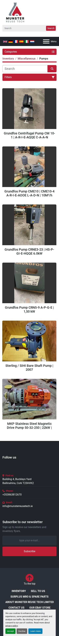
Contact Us (16, 607)
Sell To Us (38, 591)
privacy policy (11, 625)
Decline (21, 631)
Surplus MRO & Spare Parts (29, 596)
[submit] (52, 68)
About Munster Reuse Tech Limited (29, 602)
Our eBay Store (39, 607)
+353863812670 (12, 494)
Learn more (35, 631)
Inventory (19, 591)
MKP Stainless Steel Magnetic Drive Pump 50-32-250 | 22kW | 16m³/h (29, 426)
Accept (10, 631)
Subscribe (29, 551)
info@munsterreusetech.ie (17, 506)
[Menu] (46, 41)
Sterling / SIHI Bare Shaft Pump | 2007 (29, 368)
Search (50, 28)
